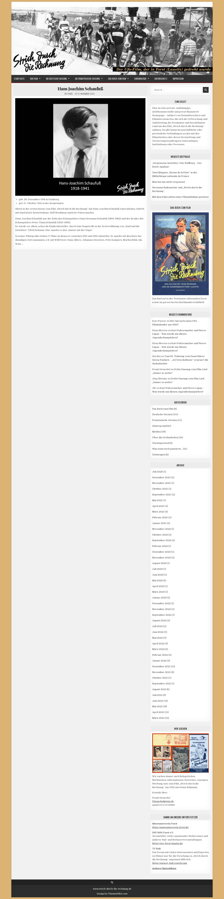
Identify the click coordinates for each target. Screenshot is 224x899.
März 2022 (158, 649)
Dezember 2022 (161, 603)
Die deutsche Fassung (56, 78)
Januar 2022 (159, 660)
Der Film (34, 78)
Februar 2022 (160, 655)
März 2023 (158, 592)
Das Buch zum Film (117, 78)
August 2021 (159, 689)
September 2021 (161, 683)
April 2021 (158, 712)
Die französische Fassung (87, 78)
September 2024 (161, 540)
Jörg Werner (159, 378)
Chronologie (140, 78)
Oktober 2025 (160, 488)
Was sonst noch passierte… (167, 448)
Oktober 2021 (160, 677)
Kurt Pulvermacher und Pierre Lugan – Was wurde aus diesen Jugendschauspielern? (179, 334)
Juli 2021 (157, 695)
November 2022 (161, 609)
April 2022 (158, 643)
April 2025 (158, 506)
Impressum (178, 78)
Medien (156, 431)
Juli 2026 (157, 471)
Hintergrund (159, 426)
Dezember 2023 (161, 552)
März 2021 (158, 718)
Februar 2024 (160, 546)
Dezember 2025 (161, 477)
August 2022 (159, 620)
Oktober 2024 (160, 534)
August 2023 (159, 563)
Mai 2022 (157, 637)
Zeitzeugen (158, 454)
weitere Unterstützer (164, 868)
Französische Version (164, 420)
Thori (70, 94)
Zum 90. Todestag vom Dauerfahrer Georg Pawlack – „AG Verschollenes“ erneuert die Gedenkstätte (180, 360)
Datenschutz (161, 78)
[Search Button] (112, 882)
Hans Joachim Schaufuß (80, 88)
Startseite (19, 78)
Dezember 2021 (161, 666)
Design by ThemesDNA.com (112, 894)
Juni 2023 (157, 574)
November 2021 (161, 672)
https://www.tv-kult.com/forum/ (169, 863)
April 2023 (158, 586)
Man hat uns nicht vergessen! (168, 182)
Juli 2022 (157, 626)
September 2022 (161, 615)
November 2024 (161, 529)
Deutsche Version (162, 414)
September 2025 (161, 494)
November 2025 (161, 483)
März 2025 (158, 511)
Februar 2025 (160, 517)
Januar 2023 (159, 597)
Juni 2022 (157, 632)
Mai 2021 (157, 706)
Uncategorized (160, 443)
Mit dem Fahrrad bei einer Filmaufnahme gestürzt (180, 197)
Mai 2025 (157, 500)
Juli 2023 (157, 569)
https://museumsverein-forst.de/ (170, 827)
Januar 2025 (159, 523)
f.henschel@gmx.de (163, 801)
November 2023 (161, 557)
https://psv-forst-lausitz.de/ (167, 843)
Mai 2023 (157, 580)
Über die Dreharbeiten (165, 437)
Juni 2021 (157, 701)
